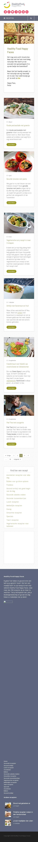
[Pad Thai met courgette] (19, 405)
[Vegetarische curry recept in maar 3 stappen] (19, 223)
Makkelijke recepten (14, 505)
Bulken (6, 772)
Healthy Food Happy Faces (17, 50)
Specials (10, 516)
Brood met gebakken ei (21, 803)
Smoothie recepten (14, 513)
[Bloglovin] (12, 11)
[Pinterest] (23, 11)
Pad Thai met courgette (15, 422)
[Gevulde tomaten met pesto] (19, 161)
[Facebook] (16, 11)
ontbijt (20, 313)
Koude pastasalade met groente (18, 125)
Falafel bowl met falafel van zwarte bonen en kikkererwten (18, 365)
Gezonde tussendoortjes (16, 498)
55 (10, 459)
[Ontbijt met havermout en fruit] (19, 288)
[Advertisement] (19, 547)
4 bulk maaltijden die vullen (23, 821)
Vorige (9, 455)
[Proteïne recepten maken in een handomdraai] (8, 814)
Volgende (16, 459)
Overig (9, 509)
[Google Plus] (9, 11)
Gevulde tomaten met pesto (17, 179)
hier (19, 78)
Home (5, 761)
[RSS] (26, 11)
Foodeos (10, 485)
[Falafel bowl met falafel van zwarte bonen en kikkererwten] (19, 347)
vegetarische (11, 381)
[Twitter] (5, 11)
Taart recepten (13, 520)
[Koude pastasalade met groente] (19, 108)
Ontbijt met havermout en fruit (18, 305)
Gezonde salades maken (16, 495)
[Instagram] (19, 11)
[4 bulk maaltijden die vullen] (8, 823)
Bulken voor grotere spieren (17, 481)
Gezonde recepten (10, 763)
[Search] (31, 18)
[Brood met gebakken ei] (8, 805)
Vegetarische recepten (11, 780)
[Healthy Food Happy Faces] (19, 5)
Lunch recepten (13, 502)
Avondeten (7, 770)
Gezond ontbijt (8, 765)
